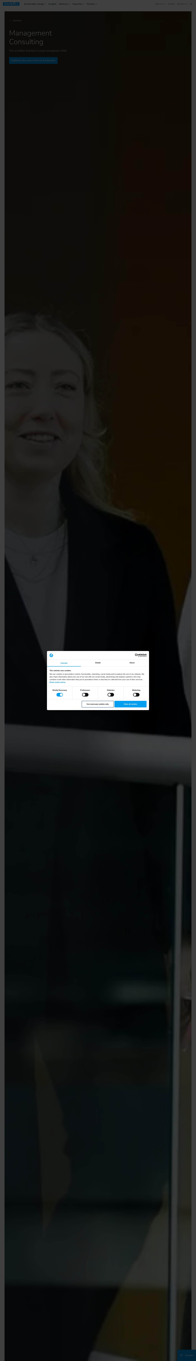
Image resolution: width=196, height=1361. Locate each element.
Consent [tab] (64, 663)
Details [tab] (98, 663)
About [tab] (132, 663)
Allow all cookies (130, 704)
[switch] (85, 695)
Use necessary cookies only (98, 704)
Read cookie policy (58, 682)
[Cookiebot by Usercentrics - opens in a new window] (137, 655)
